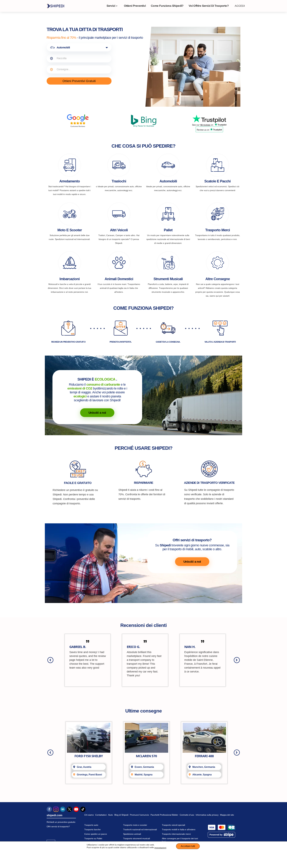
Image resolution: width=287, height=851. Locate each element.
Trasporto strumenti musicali (136, 838)
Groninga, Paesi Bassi (89, 774)
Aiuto (110, 815)
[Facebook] (49, 809)
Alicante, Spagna (202, 774)
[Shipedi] (55, 5)
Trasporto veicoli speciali (173, 825)
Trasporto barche (92, 829)
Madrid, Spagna (143, 774)
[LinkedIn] (62, 809)
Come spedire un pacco (95, 834)
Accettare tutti (188, 846)
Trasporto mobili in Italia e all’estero (178, 829)
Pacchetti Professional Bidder (164, 815)
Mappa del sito (227, 815)
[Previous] (50, 660)
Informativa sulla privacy (207, 815)
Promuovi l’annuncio (139, 815)
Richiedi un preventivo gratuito (61, 822)
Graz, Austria (84, 767)
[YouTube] (76, 809)
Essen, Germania (144, 767)
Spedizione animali (132, 834)
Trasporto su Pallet (93, 838)
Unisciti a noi (97, 412)
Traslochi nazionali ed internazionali (140, 829)
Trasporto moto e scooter (135, 825)
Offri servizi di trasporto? (58, 826)
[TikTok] (83, 809)
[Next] (237, 660)
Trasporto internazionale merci (176, 834)
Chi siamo (89, 815)
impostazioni (160, 848)
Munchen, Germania (203, 767)
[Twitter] (69, 809)
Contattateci (101, 815)
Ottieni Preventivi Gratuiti (79, 81)
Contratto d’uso (187, 815)
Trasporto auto (91, 825)
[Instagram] (56, 809)
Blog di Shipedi (121, 815)
